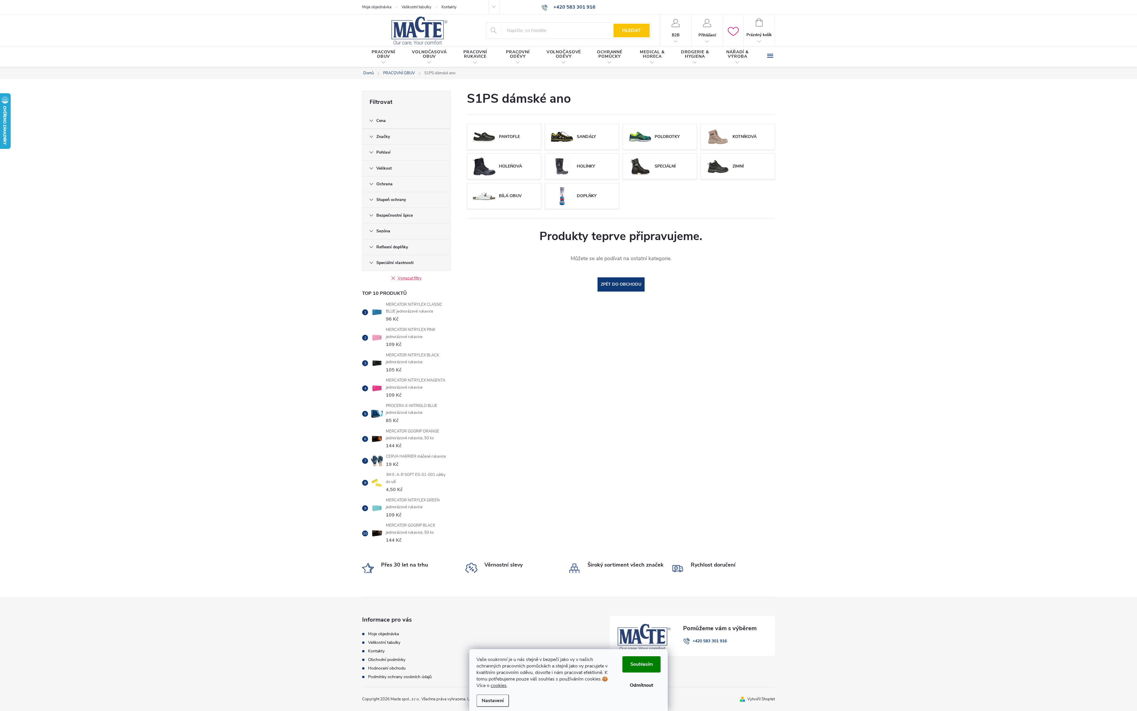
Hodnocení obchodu (387, 668)
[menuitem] (383, 57)
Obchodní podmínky (386, 659)
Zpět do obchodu (621, 284)
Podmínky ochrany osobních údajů (400, 677)
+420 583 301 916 (710, 641)
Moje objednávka (376, 7)
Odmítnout (641, 685)
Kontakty (449, 7)
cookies (499, 685)
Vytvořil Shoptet (761, 699)
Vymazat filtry (410, 278)
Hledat (631, 30)
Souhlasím (641, 664)
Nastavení (493, 700)
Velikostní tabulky (416, 7)
